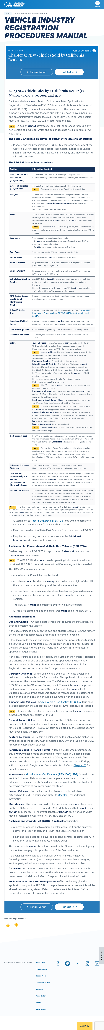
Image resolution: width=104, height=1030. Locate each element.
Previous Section (38, 72)
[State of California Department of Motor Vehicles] (18, 4)
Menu (97, 7)
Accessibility (41, 996)
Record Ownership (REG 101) (47, 520)
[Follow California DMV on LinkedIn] (97, 964)
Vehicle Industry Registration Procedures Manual (31, 13)
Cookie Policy (41, 976)
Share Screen (41, 1009)
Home (8, 13)
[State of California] (8, 4)
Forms (38, 1003)
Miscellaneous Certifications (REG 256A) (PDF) (52, 774)
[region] (52, 342)
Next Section (68, 72)
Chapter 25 (80, 765)
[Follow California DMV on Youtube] (77, 964)
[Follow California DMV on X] (67, 964)
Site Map (39, 989)
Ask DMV (84, 1026)
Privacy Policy (41, 969)
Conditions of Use (43, 983)
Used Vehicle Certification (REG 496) (61, 702)
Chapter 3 (63, 795)
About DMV (40, 963)
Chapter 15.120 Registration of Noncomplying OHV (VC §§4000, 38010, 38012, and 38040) (61, 313)
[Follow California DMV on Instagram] (87, 964)
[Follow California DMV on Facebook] (58, 964)
